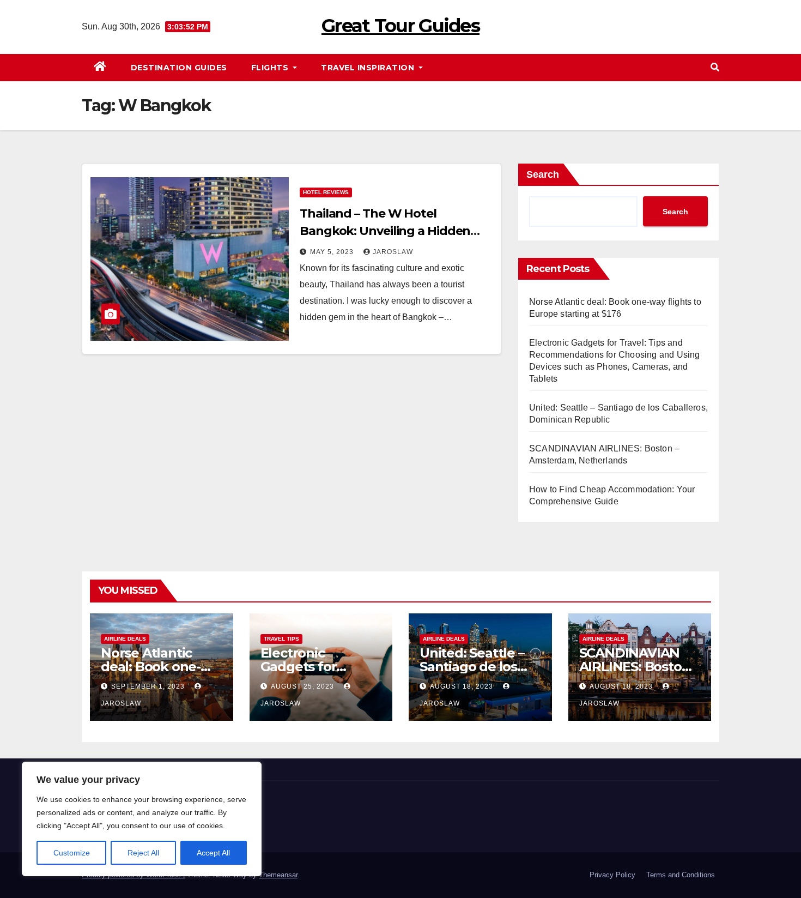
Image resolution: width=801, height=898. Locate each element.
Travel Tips (281, 639)
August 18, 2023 (462, 686)
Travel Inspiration (369, 68)
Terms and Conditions (680, 875)
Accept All (213, 852)
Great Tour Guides (400, 25)
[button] (715, 67)
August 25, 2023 (303, 686)
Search (542, 174)
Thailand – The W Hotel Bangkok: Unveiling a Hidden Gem (385, 231)
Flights (271, 68)
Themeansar (278, 875)
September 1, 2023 (149, 686)
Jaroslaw (393, 252)
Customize (71, 852)
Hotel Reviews (326, 192)
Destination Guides (179, 68)
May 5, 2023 (333, 252)
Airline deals (125, 639)
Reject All (143, 852)
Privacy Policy (612, 875)
